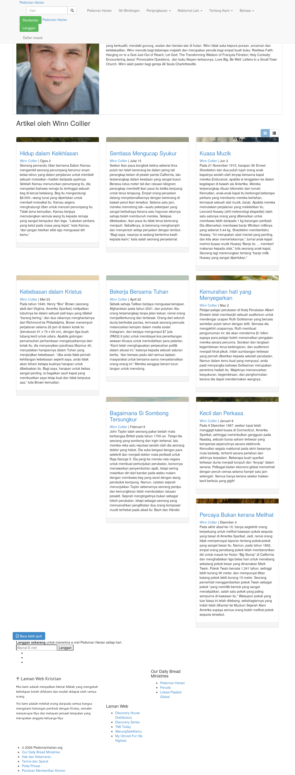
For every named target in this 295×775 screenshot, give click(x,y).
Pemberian (30, 20)
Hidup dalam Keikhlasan (49, 153)
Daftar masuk (33, 37)
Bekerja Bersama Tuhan (139, 291)
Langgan (29, 28)
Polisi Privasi (31, 765)
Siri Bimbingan (129, 10)
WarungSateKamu (128, 731)
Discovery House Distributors (127, 715)
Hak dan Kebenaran (36, 756)
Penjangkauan (157, 10)
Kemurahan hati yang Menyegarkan (225, 294)
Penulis (165, 687)
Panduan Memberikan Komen (43, 770)
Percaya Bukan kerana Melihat (237, 514)
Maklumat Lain (189, 10)
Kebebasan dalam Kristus (51, 291)
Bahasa (246, 10)
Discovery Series (127, 722)
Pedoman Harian (99, 10)
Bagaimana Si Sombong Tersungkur (139, 416)
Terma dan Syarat (35, 761)
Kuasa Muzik (215, 153)
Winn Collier (28, 160)
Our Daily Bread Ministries (41, 752)
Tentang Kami (219, 10)
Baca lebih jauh (30, 636)
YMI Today (123, 726)
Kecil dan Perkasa (221, 413)
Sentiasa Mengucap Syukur (143, 153)
